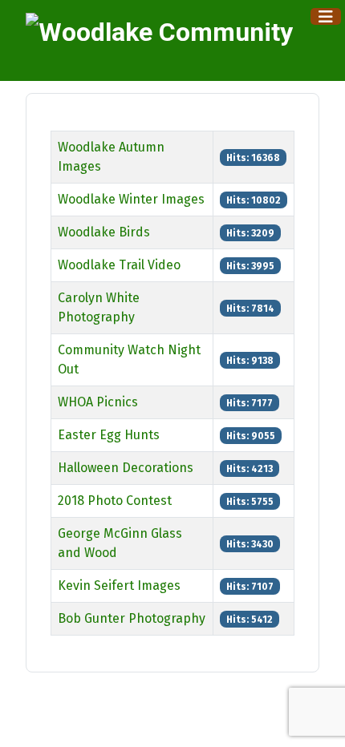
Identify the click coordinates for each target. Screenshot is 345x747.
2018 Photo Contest (115, 500)
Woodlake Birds (104, 232)
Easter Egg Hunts (109, 434)
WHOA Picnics (98, 402)
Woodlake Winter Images (131, 199)
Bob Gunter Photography (131, 618)
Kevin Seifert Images (119, 585)
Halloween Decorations (125, 467)
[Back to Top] (317, 717)
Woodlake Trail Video (119, 265)
